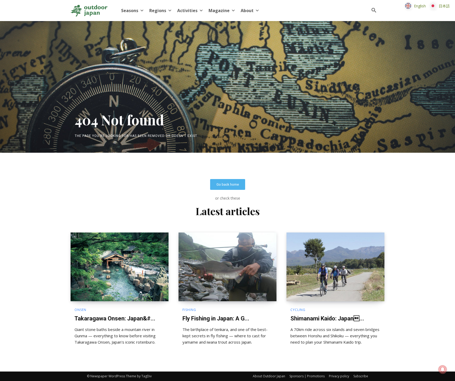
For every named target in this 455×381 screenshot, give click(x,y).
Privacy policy (339, 376)
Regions (157, 10)
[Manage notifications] (442, 369)
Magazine (219, 10)
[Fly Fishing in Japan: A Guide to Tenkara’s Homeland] (227, 266)
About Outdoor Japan (269, 376)
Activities (187, 10)
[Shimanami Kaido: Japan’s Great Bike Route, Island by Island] (335, 266)
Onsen (80, 309)
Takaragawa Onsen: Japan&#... (115, 318)
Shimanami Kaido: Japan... (327, 318)
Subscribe (360, 376)
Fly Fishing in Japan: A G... (215, 318)
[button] (373, 10)
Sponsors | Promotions (307, 376)
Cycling (297, 309)
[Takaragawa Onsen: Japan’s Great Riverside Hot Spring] (120, 266)
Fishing (189, 309)
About (247, 10)
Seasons (129, 10)
